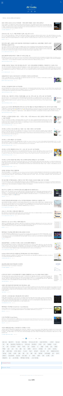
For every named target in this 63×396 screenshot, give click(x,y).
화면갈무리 (5, 358)
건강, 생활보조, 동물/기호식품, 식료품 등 (7, 334)
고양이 (49, 348)
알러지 (57, 353)
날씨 (7, 346)
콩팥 (20, 348)
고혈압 (41, 346)
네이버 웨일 (24, 342)
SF (29, 355)
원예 (19, 353)
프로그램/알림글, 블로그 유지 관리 (6, 302)
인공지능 (55, 348)
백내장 (4, 348)
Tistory (32, 375)
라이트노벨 (27, 344)
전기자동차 (13, 346)
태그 (24, 348)
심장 (8, 348)
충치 (53, 353)
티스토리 (25, 351)
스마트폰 (51, 342)
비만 (35, 353)
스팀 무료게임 (15, 358)
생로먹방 (40, 353)
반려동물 (41, 348)
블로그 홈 (5, 342)
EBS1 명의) (24, 355)
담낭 (51, 346)
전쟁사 (38, 355)
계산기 (30, 351)
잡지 (44, 344)
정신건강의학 (11, 355)
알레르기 (4, 355)
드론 (27, 353)
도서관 (54, 344)
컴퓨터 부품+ (9, 351)
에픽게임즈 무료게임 (25, 358)
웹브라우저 (11, 342)
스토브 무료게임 (34, 358)
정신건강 (18, 355)
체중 (31, 353)
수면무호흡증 (47, 353)
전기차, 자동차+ (17, 351)
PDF (48, 351)
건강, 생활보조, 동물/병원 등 (5, 267)
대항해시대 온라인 (55, 351)
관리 (35, 12)
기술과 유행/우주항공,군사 (5, 281)
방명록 (32, 12)
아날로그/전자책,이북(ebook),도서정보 (7, 61)
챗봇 (3, 351)
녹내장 (46, 346)
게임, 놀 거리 (3, 196)
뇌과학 (14, 353)
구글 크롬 (18, 342)
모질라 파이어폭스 (44, 342)
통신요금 (57, 342)
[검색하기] (61, 2)
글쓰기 (28, 12)
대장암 (55, 346)
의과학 (9, 353)
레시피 (23, 346)
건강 (28, 346)
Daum (26, 375)
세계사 (33, 355)
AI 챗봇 (47, 355)
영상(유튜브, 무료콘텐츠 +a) (17, 344)
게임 (7, 344)
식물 (23, 353)
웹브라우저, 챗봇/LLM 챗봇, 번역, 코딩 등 (7, 80)
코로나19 (35, 348)
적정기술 (4, 353)
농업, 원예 (3, 39)
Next (39, 338)
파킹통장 (49, 344)
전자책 (40, 344)
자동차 (18, 346)
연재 (43, 355)
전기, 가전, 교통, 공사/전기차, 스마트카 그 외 (8, 51)
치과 (16, 348)
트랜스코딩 (42, 351)
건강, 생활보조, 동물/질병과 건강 (6, 29)
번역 (52, 355)
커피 (3, 344)
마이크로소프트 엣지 (33, 342)
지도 (3, 346)
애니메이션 (34, 344)
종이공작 (36, 351)
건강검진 (33, 346)
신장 (12, 348)
